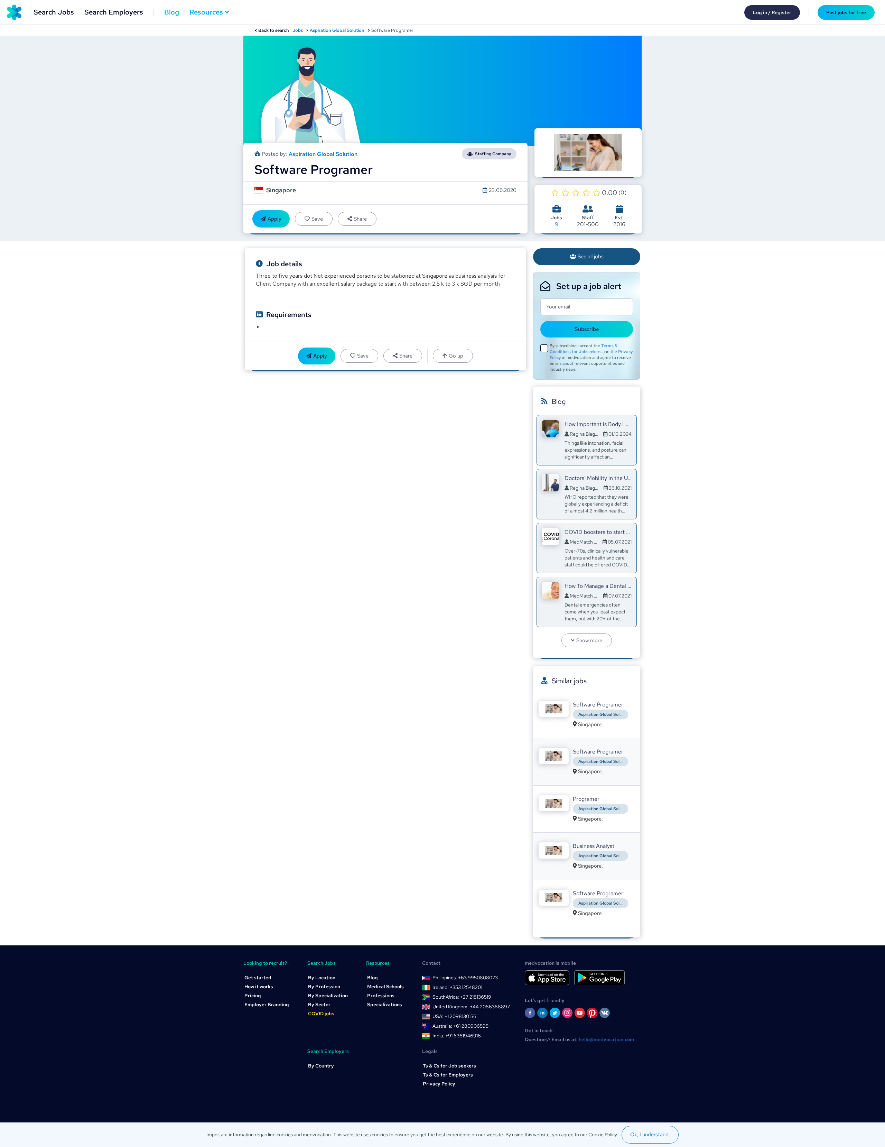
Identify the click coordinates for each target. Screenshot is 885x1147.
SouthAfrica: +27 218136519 (461, 997)
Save (317, 218)
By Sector (319, 1004)
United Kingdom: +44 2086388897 (471, 1006)
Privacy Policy (439, 1084)
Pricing (252, 995)
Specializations (384, 1004)
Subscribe (587, 329)
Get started (257, 977)
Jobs (297, 30)
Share (360, 218)
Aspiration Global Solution (337, 30)
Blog (171, 12)
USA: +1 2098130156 (454, 1016)
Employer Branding (266, 1004)
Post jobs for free (846, 12)
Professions (380, 995)
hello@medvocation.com (606, 1039)
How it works (258, 986)
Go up (456, 355)
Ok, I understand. (650, 1134)
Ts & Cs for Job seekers (449, 1066)
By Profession (324, 986)
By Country (321, 1066)
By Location (321, 977)
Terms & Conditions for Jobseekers (583, 348)
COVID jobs (321, 1013)
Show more (589, 640)
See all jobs (591, 256)
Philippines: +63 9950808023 (465, 977)
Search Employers (113, 12)
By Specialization (328, 995)
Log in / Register (772, 12)
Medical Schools (385, 986)
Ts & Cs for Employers (448, 1075)
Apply (274, 218)
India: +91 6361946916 (456, 1036)
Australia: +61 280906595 (460, 1026)
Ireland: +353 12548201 (457, 987)
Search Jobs (54, 12)
